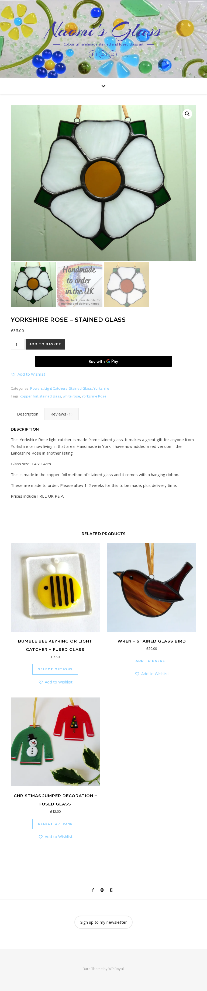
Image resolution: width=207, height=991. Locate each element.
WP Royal (116, 968)
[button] (187, 114)
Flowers (36, 388)
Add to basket (45, 344)
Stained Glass (80, 388)
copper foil (29, 396)
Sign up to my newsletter (103, 922)
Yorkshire (101, 388)
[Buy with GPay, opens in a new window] (103, 361)
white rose (71, 396)
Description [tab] (27, 414)
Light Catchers (55, 388)
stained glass (50, 396)
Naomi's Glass (103, 30)
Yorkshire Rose (94, 396)
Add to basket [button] (152, 661)
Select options (55, 669)
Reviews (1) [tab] (61, 414)
